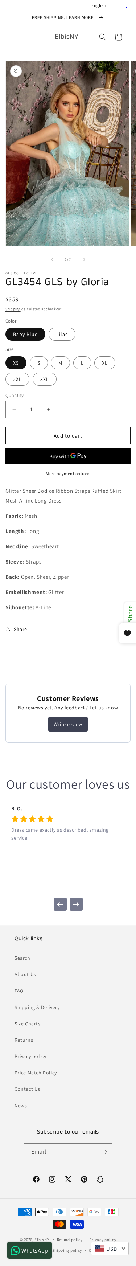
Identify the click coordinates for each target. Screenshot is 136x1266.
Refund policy (70, 1239)
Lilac (62, 334)
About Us (25, 974)
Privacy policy (30, 1056)
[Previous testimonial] (60, 904)
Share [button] (20, 629)
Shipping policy (67, 1250)
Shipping (13, 309)
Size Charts (28, 1023)
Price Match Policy (36, 1072)
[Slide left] (52, 259)
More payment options (68, 473)
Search (22, 958)
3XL (44, 379)
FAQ (19, 990)
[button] (14, 37)
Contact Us (27, 1089)
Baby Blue (25, 334)
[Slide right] (84, 259)
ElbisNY (41, 1239)
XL (105, 363)
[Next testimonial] (76, 904)
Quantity (14, 395)
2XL (17, 379)
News (21, 1105)
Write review (68, 724)
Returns (24, 1040)
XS (16, 363)
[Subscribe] (104, 1151)
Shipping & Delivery (37, 1007)
